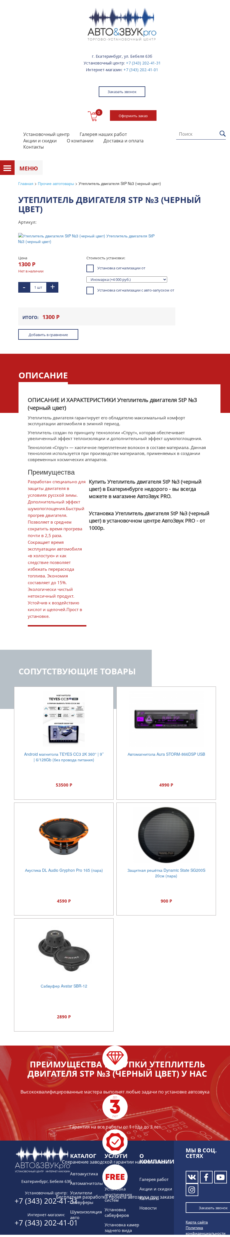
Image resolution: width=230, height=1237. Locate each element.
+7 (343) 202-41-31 (143, 63)
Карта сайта (197, 1222)
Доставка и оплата (124, 141)
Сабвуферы (81, 1202)
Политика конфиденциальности (206, 1230)
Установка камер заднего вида (122, 1227)
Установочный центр (46, 134)
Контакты (33, 147)
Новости (148, 1208)
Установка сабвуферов (117, 1212)
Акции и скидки (40, 141)
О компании (80, 141)
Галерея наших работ (103, 134)
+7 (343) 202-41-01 (140, 69)
